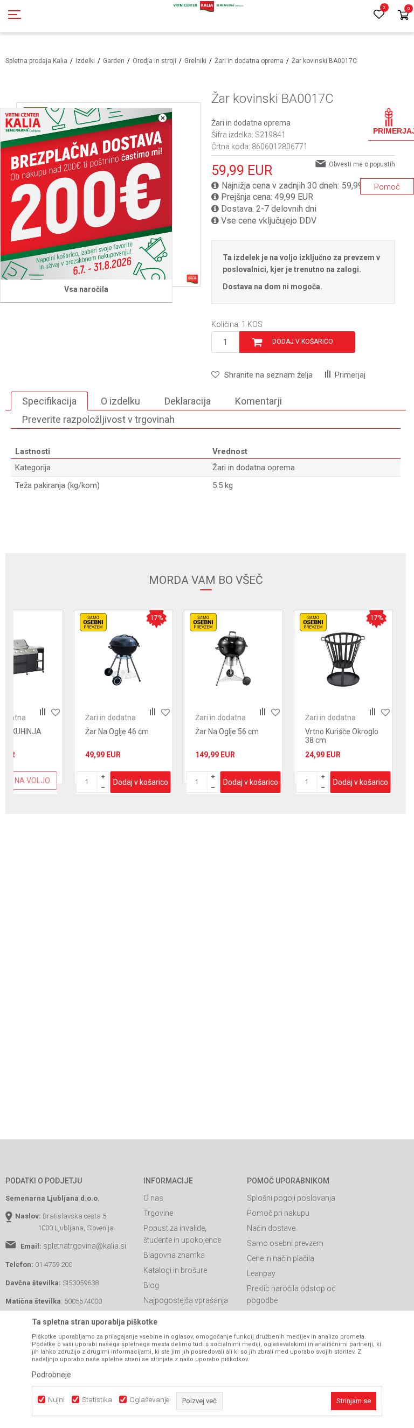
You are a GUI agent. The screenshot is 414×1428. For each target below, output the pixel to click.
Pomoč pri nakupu (278, 1213)
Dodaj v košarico (302, 341)
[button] (262, 375)
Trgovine (158, 1213)
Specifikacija (49, 401)
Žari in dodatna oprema (249, 61)
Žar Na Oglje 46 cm (117, 731)
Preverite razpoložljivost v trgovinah (98, 419)
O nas (153, 1198)
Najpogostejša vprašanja (185, 1300)
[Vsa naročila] (86, 194)
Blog (151, 1285)
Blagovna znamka (174, 1255)
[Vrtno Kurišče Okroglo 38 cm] (343, 659)
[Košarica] (403, 16)
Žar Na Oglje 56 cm (227, 731)
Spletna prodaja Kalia (36, 61)
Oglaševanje (149, 1400)
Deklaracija (187, 401)
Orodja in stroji (154, 61)
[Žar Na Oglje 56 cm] (233, 659)
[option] (123, 697)
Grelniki (195, 61)
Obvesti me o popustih (362, 164)
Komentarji (258, 401)
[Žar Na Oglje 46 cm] (123, 659)
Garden (114, 61)
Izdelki (85, 61)
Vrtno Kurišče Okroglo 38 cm (341, 735)
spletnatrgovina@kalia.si (84, 1246)
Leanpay (261, 1273)
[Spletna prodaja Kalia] (207, 16)
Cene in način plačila (280, 1258)
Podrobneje (51, 1374)
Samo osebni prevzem (285, 1243)
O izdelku (120, 401)
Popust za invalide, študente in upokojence (182, 1234)
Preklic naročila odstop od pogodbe (291, 1294)
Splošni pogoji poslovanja (291, 1198)
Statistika (97, 1400)
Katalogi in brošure (175, 1270)
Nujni (56, 1400)
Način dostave (271, 1228)
